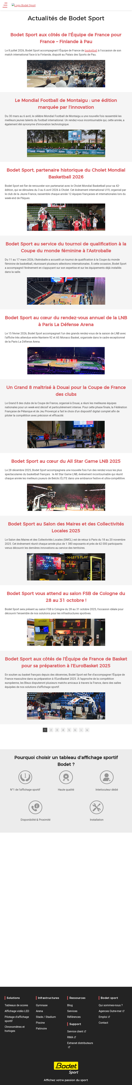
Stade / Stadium (46, 1017)
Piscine (40, 1023)
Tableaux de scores (16, 1005)
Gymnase (41, 1005)
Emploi (103, 1017)
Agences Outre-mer (110, 1011)
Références (74, 1017)
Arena (39, 1011)
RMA (70, 1037)
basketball (91, 50)
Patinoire (41, 1028)
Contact (103, 1023)
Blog (70, 1005)
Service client (75, 1031)
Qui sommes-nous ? (111, 1005)
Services (72, 1011)
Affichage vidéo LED (17, 1011)
